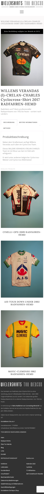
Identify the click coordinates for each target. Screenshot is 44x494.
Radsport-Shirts (6, 441)
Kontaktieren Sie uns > (8, 421)
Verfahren (4, 464)
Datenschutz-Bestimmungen (9, 480)
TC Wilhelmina (30, 470)
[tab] (9, 122)
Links (2, 451)
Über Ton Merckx (6, 444)
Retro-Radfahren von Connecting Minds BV (25, 406)
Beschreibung (9, 122)
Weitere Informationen (28, 122)
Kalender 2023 (30, 464)
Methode (6, 128)
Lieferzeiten (4, 467)
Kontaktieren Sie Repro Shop (10, 490)
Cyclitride (29, 467)
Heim (2, 437)
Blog (2, 447)
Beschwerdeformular (7, 477)
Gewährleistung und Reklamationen (12, 484)
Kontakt (3, 454)
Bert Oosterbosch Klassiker (34, 474)
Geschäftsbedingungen (8, 487)
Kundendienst (5, 470)
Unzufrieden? (5, 474)
